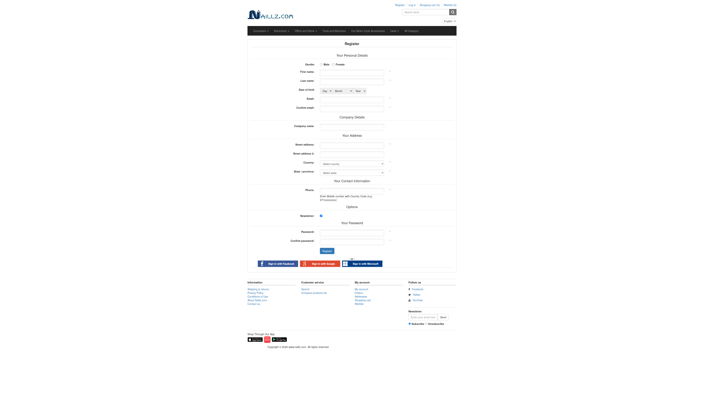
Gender (309, 64)
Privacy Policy (255, 293)
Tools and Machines (334, 31)
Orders (359, 293)
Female (340, 64)
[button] (260, 30)
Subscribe (418, 324)
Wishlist (359, 304)
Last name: (307, 80)
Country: (308, 162)
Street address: (304, 144)
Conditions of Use (257, 296)
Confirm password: (302, 241)
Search (305, 289)
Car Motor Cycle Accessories (368, 31)
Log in (412, 5)
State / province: (304, 171)
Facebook (417, 289)
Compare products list (314, 293)
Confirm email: (305, 107)
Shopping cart (363, 300)
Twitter (416, 294)
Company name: (304, 126)
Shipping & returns (258, 289)
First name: (307, 72)
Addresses (361, 296)
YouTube (417, 300)
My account (361, 289)
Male (326, 64)
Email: (310, 98)
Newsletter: (307, 216)
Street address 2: (303, 153)
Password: (307, 232)
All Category (411, 31)
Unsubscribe (436, 324)
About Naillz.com (257, 300)
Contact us (253, 304)
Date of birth (306, 89)
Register (400, 5)
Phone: (309, 190)
